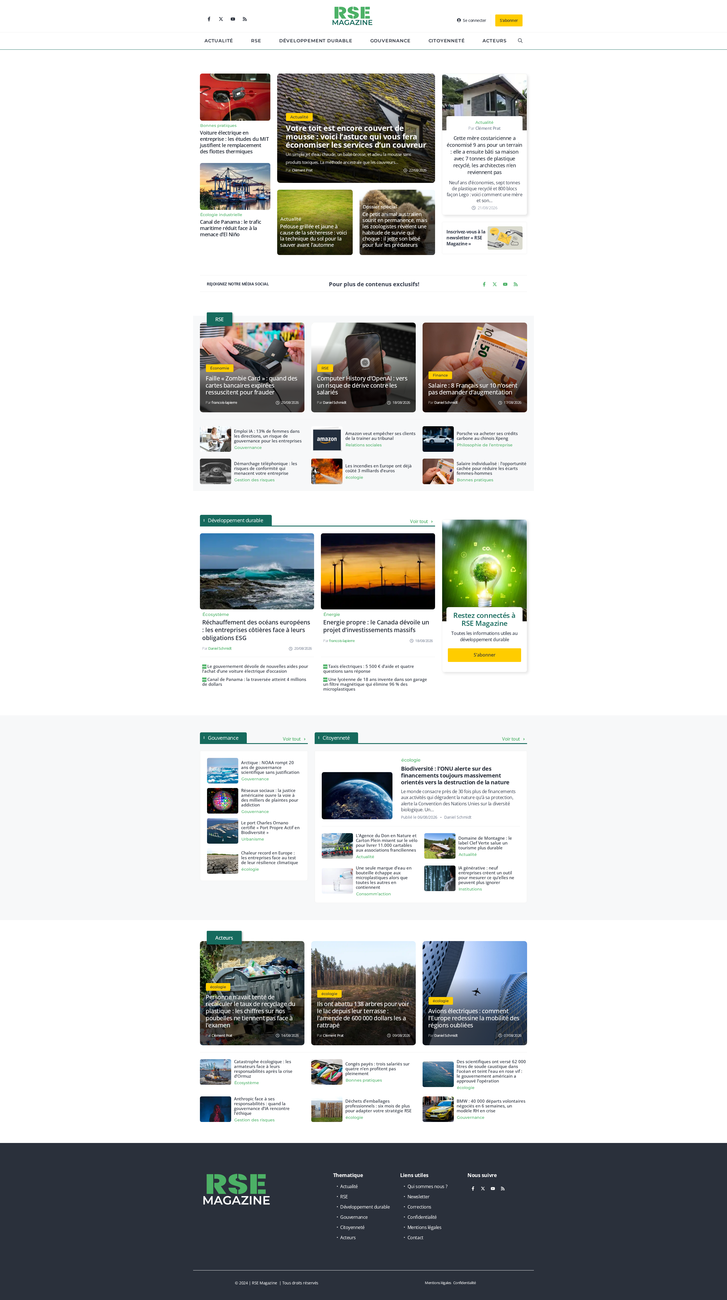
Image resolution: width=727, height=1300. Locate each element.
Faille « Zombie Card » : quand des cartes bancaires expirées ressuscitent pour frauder (251, 385)
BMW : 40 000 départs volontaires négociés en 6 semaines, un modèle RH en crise (491, 1105)
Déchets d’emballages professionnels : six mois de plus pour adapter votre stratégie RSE (378, 1105)
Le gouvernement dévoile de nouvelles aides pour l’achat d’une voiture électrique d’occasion (255, 668)
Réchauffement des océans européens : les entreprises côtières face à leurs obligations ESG (256, 630)
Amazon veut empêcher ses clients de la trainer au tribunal (380, 435)
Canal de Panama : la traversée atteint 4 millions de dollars (254, 681)
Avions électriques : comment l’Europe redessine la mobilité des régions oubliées (473, 1018)
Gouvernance (390, 40)
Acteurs (494, 40)
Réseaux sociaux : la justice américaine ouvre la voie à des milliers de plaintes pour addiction (269, 797)
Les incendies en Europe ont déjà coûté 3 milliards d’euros (378, 468)
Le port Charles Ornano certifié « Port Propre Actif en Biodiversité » (270, 827)
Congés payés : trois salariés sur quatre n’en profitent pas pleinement (377, 1068)
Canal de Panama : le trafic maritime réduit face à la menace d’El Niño (230, 228)
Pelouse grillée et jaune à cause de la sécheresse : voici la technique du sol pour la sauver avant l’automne (313, 235)
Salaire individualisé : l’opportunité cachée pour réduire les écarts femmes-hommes (492, 468)
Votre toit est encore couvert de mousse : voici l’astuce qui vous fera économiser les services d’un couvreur (356, 136)
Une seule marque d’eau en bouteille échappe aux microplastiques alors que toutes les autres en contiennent (383, 877)
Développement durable (315, 40)
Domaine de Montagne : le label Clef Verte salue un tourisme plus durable (485, 842)
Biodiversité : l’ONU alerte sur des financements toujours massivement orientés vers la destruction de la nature (455, 775)
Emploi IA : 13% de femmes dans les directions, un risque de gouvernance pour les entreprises (268, 436)
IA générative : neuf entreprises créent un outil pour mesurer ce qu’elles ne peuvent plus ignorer (486, 875)
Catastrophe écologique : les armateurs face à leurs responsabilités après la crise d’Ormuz (263, 1069)
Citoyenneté (447, 40)
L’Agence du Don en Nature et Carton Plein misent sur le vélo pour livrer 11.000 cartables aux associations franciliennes (386, 843)
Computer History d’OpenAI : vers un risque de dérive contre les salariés (362, 385)
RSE (256, 40)
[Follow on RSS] (244, 19)
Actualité (218, 40)
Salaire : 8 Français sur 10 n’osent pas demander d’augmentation (472, 388)
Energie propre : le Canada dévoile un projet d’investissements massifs (376, 626)
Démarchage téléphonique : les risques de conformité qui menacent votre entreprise (265, 468)
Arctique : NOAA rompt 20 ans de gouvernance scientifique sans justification (270, 767)
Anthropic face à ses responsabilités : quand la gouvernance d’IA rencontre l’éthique (262, 1106)
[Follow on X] (220, 19)
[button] (520, 40)
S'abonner (509, 20)
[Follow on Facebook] (209, 19)
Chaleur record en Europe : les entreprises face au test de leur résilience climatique (269, 857)
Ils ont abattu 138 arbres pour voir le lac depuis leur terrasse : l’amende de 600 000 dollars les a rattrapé (363, 1014)
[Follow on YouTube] (232, 19)
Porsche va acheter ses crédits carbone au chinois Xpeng (487, 435)
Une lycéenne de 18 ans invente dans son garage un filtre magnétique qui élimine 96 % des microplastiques (375, 684)
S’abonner (485, 655)
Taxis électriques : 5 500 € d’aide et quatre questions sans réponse (368, 668)
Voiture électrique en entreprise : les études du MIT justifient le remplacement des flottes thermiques (234, 142)
